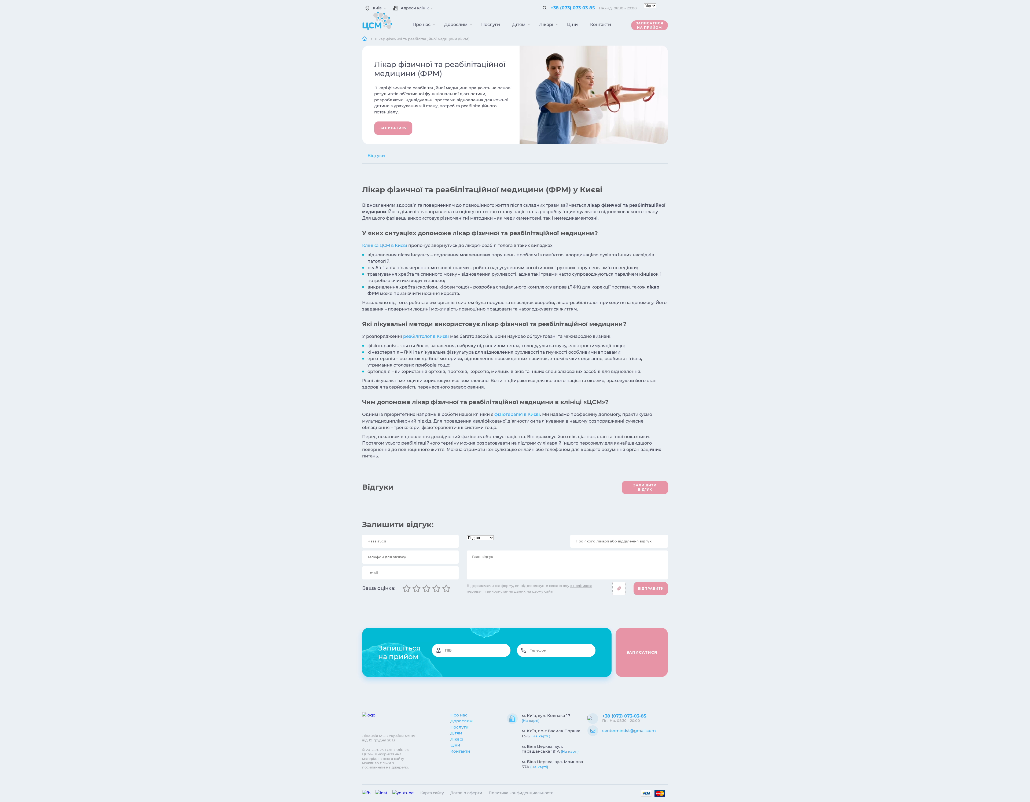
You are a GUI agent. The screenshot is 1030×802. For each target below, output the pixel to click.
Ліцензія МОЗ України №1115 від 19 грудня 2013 (388, 738)
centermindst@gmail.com (629, 730)
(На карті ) (540, 736)
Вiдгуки (376, 155)
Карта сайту (432, 792)
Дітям (519, 24)
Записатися (393, 128)
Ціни (572, 24)
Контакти (600, 24)
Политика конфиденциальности (521, 792)
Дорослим (456, 24)
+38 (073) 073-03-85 (573, 7)
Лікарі (546, 24)
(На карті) (530, 720)
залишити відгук (644, 487)
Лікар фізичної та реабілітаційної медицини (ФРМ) (422, 39)
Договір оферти (466, 792)
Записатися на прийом (649, 25)
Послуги (490, 24)
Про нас (422, 24)
